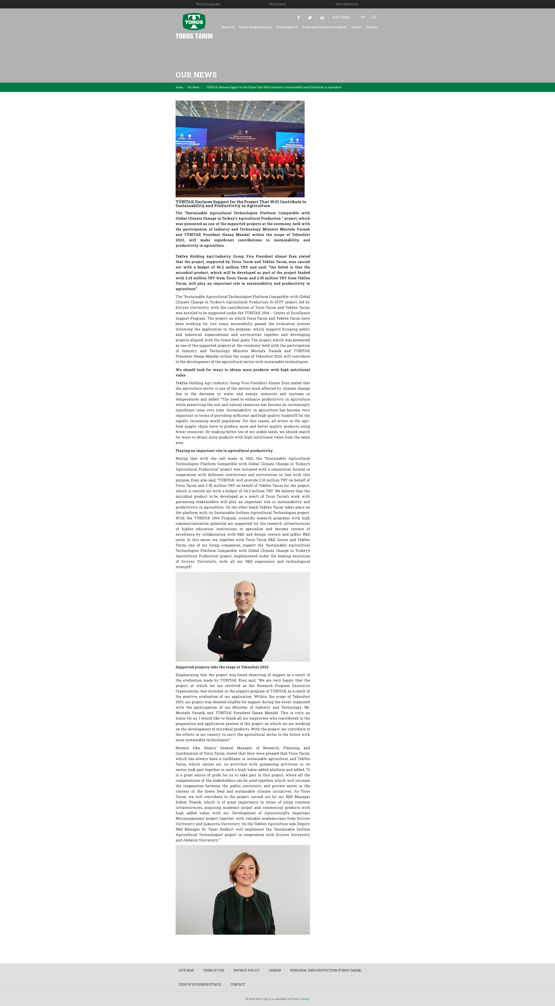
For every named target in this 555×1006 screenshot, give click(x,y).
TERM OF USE (213, 970)
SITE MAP (186, 970)
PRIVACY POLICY (246, 970)
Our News (194, 87)
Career (356, 27)
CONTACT (237, 984)
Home (179, 87)
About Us (228, 27)
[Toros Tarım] (194, 25)
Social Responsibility (255, 27)
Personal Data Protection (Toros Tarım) (325, 970)
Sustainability (287, 27)
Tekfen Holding (300, 999)
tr (363, 17)
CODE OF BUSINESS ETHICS (200, 984)
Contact (371, 27)
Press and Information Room (324, 27)
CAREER (275, 970)
